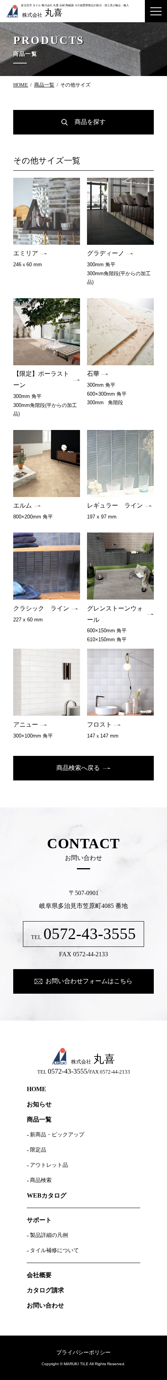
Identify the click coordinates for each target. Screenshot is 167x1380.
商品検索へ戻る (78, 767)
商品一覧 (44, 85)
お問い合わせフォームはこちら (88, 981)
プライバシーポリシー (83, 1352)
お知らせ (39, 1104)
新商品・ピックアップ (57, 1135)
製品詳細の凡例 (49, 1235)
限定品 (38, 1150)
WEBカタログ (46, 1195)
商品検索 (41, 1180)
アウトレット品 (49, 1165)
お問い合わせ (45, 1305)
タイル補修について (54, 1250)
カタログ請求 (45, 1290)
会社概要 (39, 1275)
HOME (20, 85)
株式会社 (42, 13)
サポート (39, 1220)
